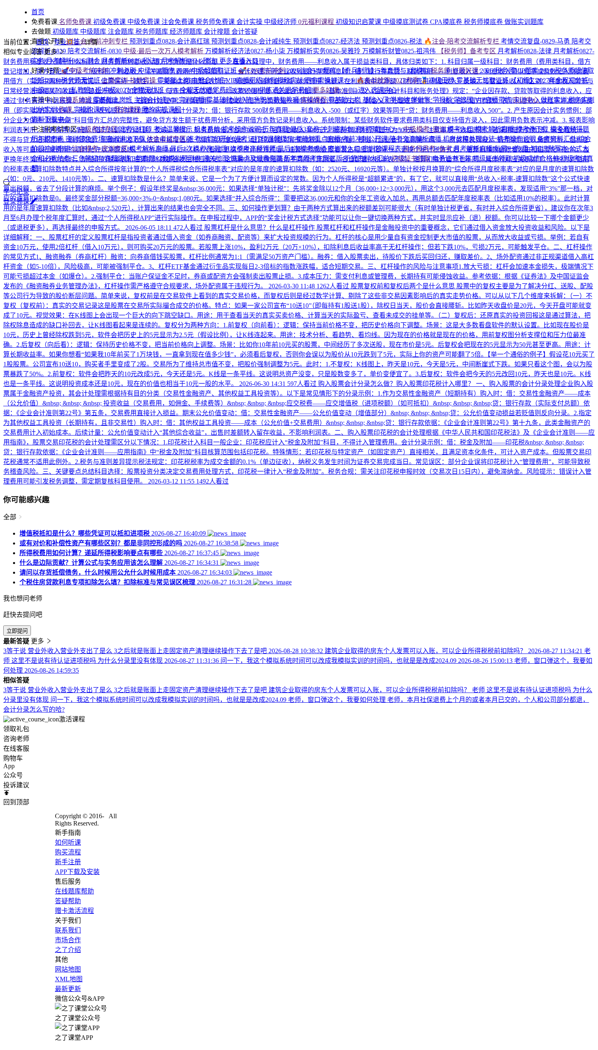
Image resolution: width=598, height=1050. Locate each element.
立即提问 (17, 631)
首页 (42, 42)
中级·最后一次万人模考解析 (164, 51)
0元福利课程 (317, 21)
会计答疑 (244, 31)
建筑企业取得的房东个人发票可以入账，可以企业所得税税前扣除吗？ (370, 689)
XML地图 (69, 979)
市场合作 (68, 940)
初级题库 (65, 31)
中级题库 (94, 31)
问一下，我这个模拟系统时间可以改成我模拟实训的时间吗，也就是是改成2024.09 (169, 699)
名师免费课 (75, 21)
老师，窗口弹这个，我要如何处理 (337, 699)
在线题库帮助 (74, 891)
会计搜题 (217, 31)
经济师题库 (187, 31)
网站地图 (68, 969)
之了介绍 (68, 949)
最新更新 (68, 988)
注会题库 (121, 31)
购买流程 (68, 852)
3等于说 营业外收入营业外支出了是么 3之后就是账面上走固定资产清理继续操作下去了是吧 (135, 689)
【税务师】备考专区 (467, 51)
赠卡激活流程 (74, 910)
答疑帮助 (68, 901)
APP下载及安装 (77, 871)
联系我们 (68, 930)
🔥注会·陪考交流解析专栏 (462, 41)
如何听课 (68, 842)
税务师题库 (152, 31)
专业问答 (67, 42)
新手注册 (68, 861)
